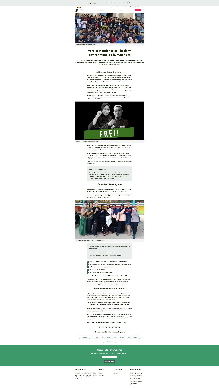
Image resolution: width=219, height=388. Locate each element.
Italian (135, 337)
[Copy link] (100, 327)
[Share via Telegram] (106, 327)
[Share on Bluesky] (109, 327)
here (125, 322)
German (85, 337)
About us (100, 372)
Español (120, 6)
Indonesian (122, 337)
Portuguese (109, 341)
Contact (100, 373)
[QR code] (119, 327)
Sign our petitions (118, 372)
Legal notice (101, 375)
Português (133, 6)
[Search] (143, 10)
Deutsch (116, 6)
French (109, 337)
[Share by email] (116, 327)
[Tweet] (113, 327)
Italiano (128, 6)
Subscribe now (110, 361)
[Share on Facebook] (103, 327)
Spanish (97, 337)
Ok (129, 2)
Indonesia (138, 6)
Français (124, 6)
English (112, 6)
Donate (116, 373)
